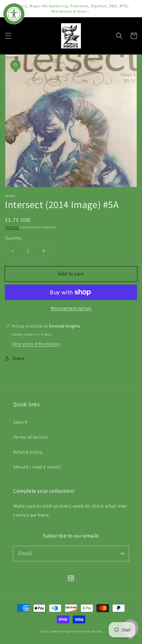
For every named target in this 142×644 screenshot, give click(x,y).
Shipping (12, 227)
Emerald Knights (62, 631)
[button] (8, 36)
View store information (36, 344)
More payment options (71, 308)
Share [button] (19, 358)
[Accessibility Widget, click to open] (13, 14)
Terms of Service (30, 437)
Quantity (13, 238)
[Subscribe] (121, 553)
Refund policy (28, 452)
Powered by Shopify (88, 631)
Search (20, 422)
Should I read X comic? (37, 467)
